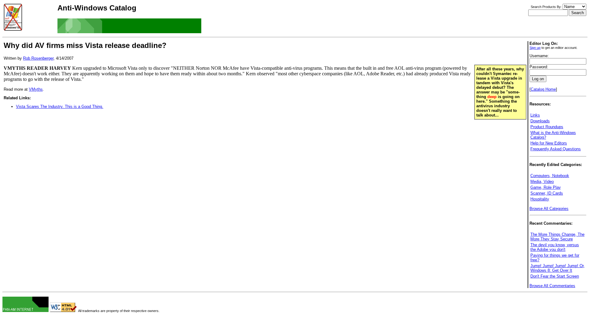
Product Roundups (546, 126)
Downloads (540, 121)
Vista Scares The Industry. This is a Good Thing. (59, 106)
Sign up (535, 47)
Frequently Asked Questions (555, 149)
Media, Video (542, 181)
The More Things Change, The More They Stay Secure (557, 236)
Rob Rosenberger (38, 58)
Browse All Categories (548, 208)
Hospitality (539, 199)
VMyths (36, 89)
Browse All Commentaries (552, 285)
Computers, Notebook (549, 175)
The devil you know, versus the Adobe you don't (554, 247)
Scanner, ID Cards (546, 193)
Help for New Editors (548, 143)
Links (535, 115)
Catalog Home (543, 89)
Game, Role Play (545, 187)
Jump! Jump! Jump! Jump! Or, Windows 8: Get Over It (557, 268)
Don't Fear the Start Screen (554, 276)
